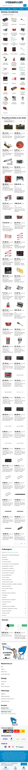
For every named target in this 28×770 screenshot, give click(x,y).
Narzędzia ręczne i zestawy (8, 14)
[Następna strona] (24, 121)
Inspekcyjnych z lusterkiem (8, 568)
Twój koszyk (3, 681)
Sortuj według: (7, 119)
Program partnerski (5, 701)
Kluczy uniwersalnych (6, 579)
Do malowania (5, 559)
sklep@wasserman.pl (7, 709)
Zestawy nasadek (5, 613)
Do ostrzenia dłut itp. (6, 561)
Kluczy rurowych (5, 577)
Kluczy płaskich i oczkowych (8, 572)
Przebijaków (4, 595)
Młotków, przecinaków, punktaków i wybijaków (12, 584)
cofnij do (10, 552)
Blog (9, 8)
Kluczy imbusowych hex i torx (8, 570)
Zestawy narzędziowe (6, 610)
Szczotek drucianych (6, 601)
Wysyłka (21, 8)
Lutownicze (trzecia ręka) (7, 581)
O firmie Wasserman (5, 674)
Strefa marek (4, 671)
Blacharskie (4, 557)
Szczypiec (4, 604)
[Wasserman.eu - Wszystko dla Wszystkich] (14, 2)
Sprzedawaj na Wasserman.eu (7, 698)
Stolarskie (4, 597)
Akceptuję (24, 764)
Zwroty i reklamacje (5, 686)
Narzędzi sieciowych (6, 586)
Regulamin (3, 693)
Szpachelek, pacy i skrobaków (8, 606)
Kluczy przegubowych (6, 575)
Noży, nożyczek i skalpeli (7, 588)
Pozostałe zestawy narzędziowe (9, 593)
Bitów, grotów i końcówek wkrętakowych (10, 555)
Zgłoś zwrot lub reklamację (8, 713)
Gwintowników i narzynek (7, 566)
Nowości (3, 8)
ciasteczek (8, 763)
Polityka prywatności (5, 696)
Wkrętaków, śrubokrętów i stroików (9, 608)
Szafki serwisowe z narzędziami (9, 599)
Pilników (4, 590)
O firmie (15, 8)
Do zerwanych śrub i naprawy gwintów (10, 564)
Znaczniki (4, 615)
